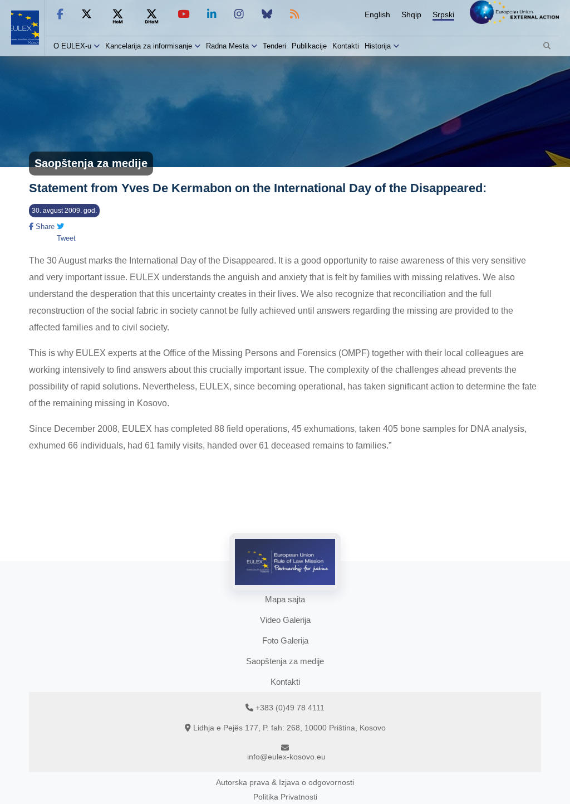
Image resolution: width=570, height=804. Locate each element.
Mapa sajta (285, 599)
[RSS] (294, 14)
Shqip (411, 14)
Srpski (443, 14)
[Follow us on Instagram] (239, 14)
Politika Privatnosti (285, 796)
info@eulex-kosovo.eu (286, 756)
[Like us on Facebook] (60, 14)
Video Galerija (285, 620)
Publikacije (309, 46)
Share (44, 226)
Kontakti (345, 46)
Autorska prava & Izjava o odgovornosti (285, 782)
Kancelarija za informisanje (149, 46)
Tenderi (274, 46)
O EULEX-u (72, 46)
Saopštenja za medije (285, 661)
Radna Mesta (227, 46)
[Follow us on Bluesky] (267, 14)
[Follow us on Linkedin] (212, 14)
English (377, 14)
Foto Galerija (285, 640)
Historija (378, 46)
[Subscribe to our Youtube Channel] (183, 14)
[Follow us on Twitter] (86, 14)
